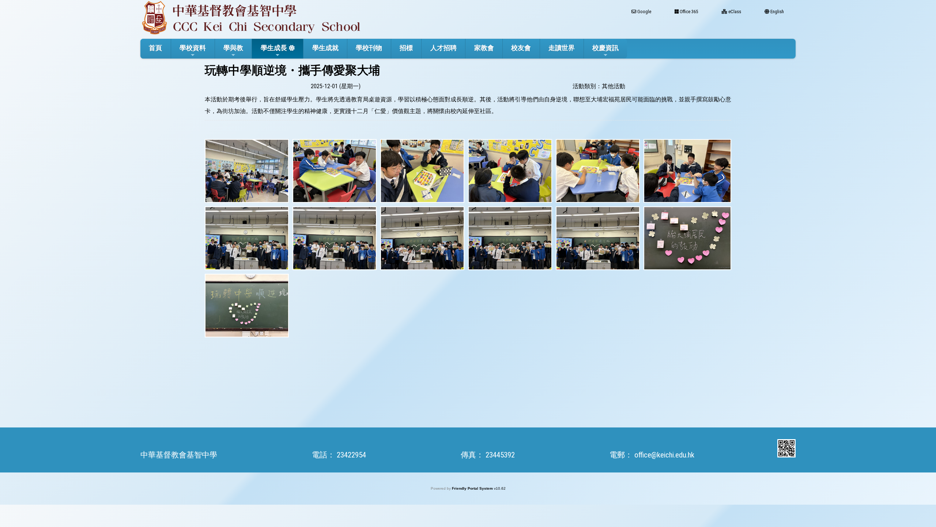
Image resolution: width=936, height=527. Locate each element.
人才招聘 (443, 48)
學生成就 (325, 48)
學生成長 (274, 48)
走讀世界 (561, 48)
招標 (406, 48)
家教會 (484, 48)
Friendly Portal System (473, 488)
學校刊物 (369, 48)
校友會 (521, 48)
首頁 (155, 48)
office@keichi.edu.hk (664, 455)
